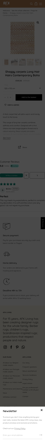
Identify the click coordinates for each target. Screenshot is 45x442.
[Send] (40, 436)
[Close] (41, 410)
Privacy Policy (19, 428)
